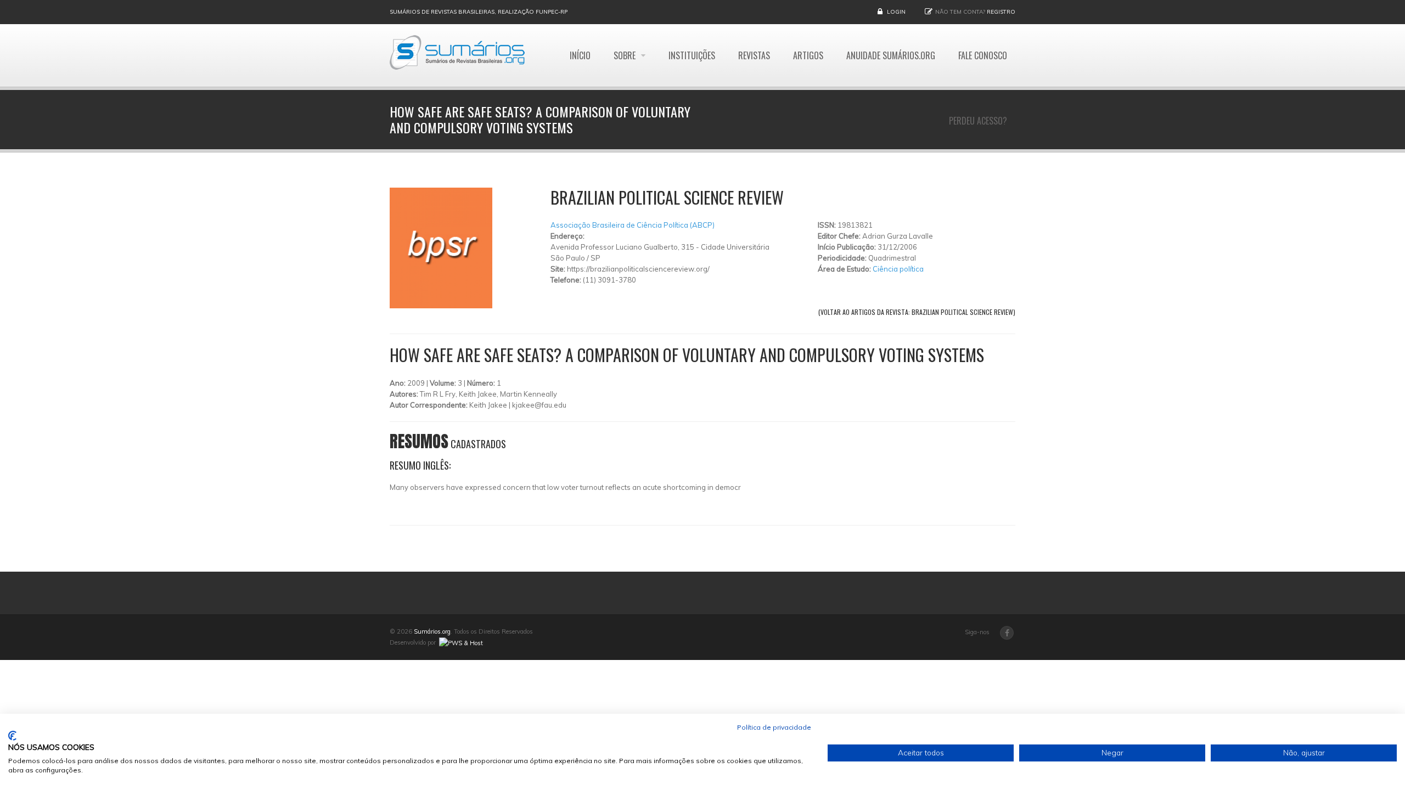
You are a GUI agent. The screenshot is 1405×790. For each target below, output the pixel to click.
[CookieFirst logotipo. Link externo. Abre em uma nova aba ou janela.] (12, 736)
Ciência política (898, 268)
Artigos (808, 55)
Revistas (754, 55)
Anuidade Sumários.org (890, 55)
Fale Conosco (982, 55)
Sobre (626, 55)
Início (580, 55)
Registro (1001, 11)
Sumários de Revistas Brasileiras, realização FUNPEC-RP (478, 11)
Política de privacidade (774, 727)
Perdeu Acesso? (978, 120)
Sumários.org (432, 631)
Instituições (691, 55)
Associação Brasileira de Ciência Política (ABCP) (632, 225)
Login (896, 11)
